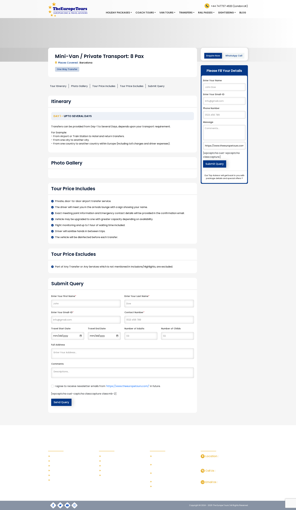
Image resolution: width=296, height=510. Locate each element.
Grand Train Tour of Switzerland (169, 481)
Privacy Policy (57, 475)
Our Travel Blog (59, 456)
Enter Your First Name (63, 296)
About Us (55, 461)
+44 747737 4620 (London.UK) (229, 6)
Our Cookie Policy (60, 480)
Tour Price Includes (103, 86)
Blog (242, 12)
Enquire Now (213, 55)
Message (208, 122)
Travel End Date (97, 328)
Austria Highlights (110, 475)
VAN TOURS (166, 12)
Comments (57, 363)
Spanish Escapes (110, 465)
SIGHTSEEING (226, 12)
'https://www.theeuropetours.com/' (127, 386)
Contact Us (56, 465)
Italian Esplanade (110, 470)
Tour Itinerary (58, 86)
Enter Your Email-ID (62, 312)
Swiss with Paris (110, 456)
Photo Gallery (79, 86)
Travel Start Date (60, 328)
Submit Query (156, 86)
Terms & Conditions (61, 470)
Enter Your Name (212, 80)
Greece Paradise (110, 461)
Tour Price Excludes (131, 86)
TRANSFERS (186, 12)
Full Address (58, 344)
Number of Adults (134, 328)
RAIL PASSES (205, 12)
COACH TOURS (145, 12)
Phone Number (211, 108)
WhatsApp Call (233, 55)
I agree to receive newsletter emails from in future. (107, 386)
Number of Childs (171, 328)
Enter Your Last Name (136, 296)
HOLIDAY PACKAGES (118, 12)
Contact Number (134, 312)
